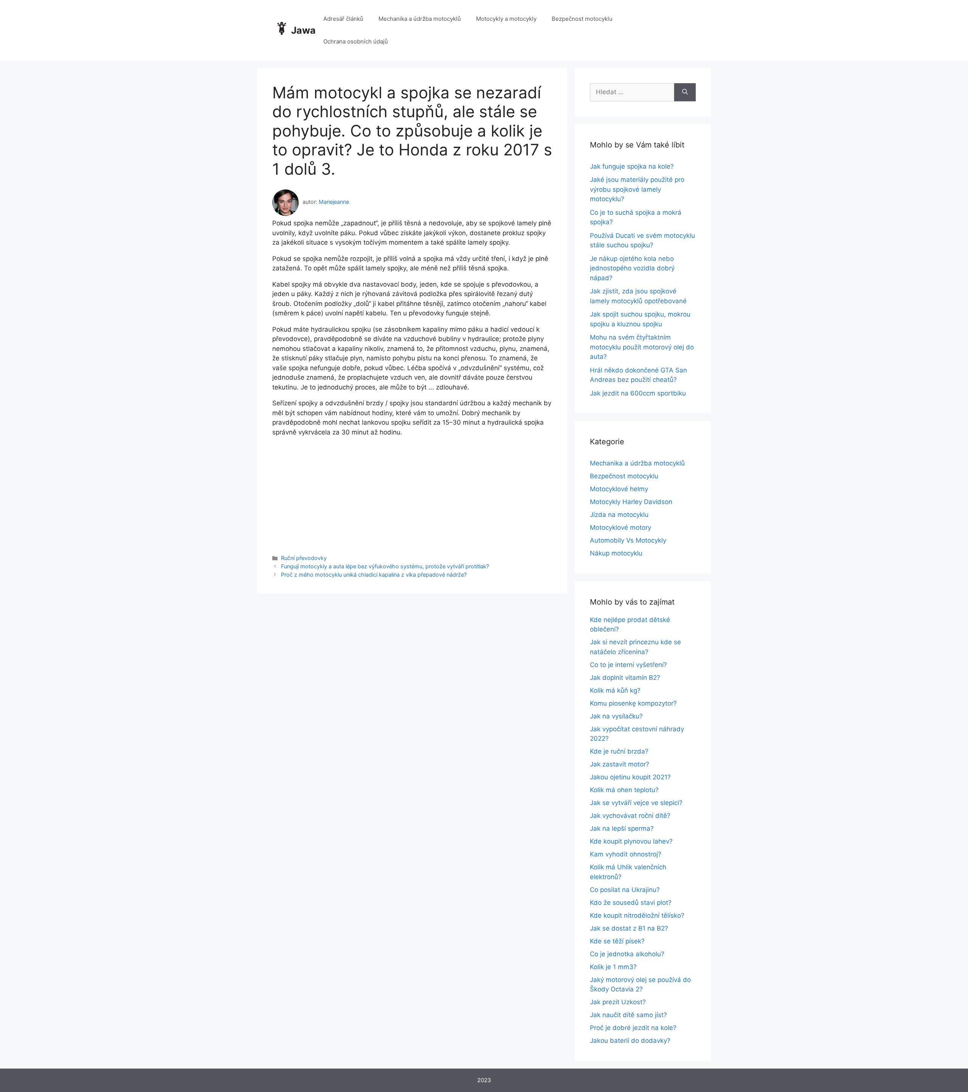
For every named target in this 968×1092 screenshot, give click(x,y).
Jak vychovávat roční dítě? (630, 815)
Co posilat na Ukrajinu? (625, 889)
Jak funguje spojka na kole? (632, 166)
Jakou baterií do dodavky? (630, 1040)
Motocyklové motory (620, 527)
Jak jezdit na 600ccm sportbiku (638, 393)
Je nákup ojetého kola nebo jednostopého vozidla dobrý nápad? (632, 268)
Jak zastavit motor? (619, 764)
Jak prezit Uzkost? (618, 1002)
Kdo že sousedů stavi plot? (631, 902)
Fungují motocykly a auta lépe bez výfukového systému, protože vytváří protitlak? (385, 566)
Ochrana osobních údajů (355, 41)
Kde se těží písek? (617, 941)
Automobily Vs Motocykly (628, 540)
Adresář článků (343, 18)
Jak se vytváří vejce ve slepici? (636, 803)
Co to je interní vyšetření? (628, 665)
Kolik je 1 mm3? (613, 967)
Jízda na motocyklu (619, 514)
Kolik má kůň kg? (615, 690)
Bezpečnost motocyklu (582, 18)
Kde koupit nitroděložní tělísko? (637, 915)
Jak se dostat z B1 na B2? (629, 928)
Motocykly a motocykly (506, 18)
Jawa (303, 30)
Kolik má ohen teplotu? (624, 790)
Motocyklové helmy (619, 489)
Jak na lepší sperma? (622, 828)
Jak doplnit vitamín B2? (625, 677)
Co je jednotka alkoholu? (627, 954)
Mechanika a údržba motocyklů (420, 18)
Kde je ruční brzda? (619, 751)
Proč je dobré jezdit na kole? (633, 1028)
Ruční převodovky (304, 558)
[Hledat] (685, 92)
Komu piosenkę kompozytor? (633, 703)
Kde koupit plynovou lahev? (631, 841)
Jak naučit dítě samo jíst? (628, 1015)
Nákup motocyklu (616, 553)
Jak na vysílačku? (616, 716)
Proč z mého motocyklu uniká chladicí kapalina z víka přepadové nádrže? (374, 574)
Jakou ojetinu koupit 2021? (630, 777)
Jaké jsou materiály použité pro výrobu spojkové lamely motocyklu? (637, 189)
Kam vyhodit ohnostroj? (625, 854)
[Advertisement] (412, 490)
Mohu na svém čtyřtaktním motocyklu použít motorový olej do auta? (642, 346)
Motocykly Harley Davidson (631, 502)
